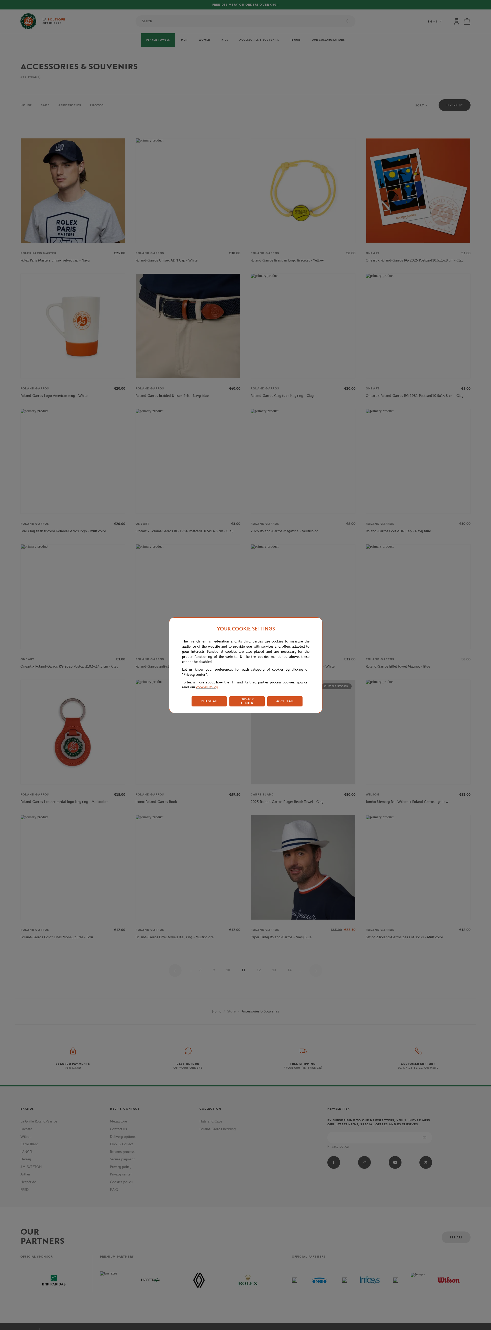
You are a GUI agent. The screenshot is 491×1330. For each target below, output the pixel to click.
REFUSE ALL (209, 701)
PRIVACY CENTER (247, 701)
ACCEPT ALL (285, 701)
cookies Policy (207, 687)
